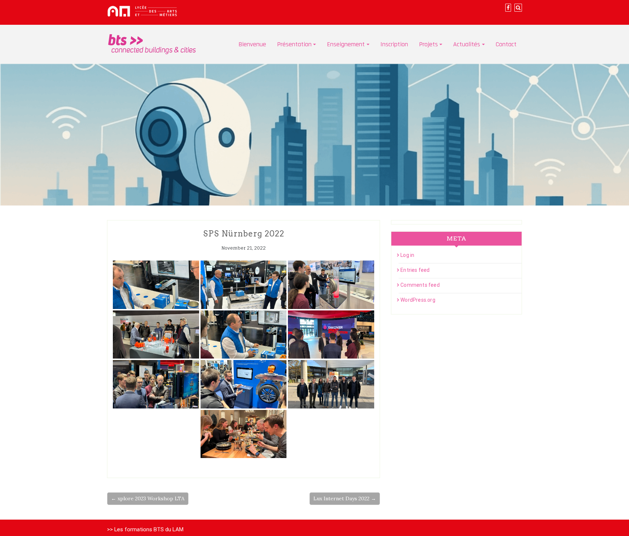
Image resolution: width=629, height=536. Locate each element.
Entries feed (415, 270)
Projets (428, 44)
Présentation (294, 44)
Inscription (394, 44)
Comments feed (420, 285)
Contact (506, 44)
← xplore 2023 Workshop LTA (148, 498)
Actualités (466, 44)
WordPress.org (417, 300)
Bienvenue (252, 44)
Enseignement (346, 44)
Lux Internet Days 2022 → (344, 498)
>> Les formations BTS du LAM (145, 529)
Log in (407, 255)
